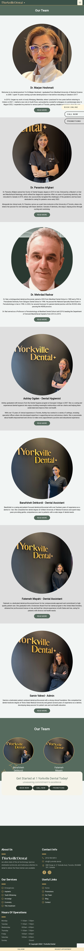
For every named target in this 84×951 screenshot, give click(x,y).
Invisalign (8, 899)
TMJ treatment (10, 906)
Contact (48, 902)
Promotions (58, 788)
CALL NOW (21, 949)
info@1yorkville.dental (53, 862)
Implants (8, 892)
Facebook (45, 872)
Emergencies (9, 888)
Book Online (71, 107)
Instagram (50, 872)
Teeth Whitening (10, 895)
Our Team (48, 895)
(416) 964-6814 (50, 858)
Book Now (24, 788)
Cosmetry (8, 902)
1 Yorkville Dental (48, 944)
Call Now (40, 788)
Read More (42, 110)
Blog (46, 899)
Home (47, 888)
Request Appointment (63, 949)
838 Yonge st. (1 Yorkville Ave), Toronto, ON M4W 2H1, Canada (63, 866)
